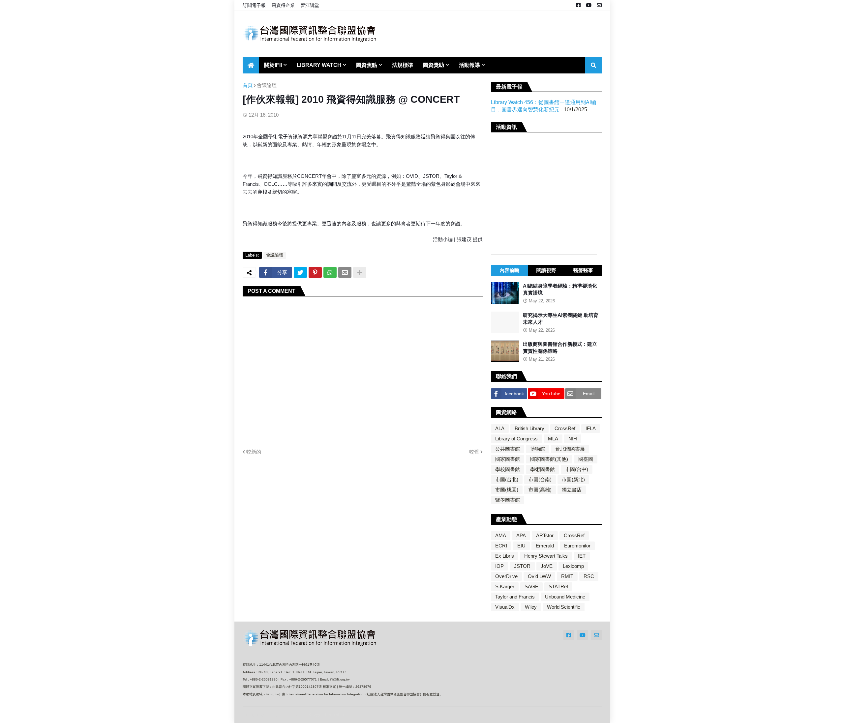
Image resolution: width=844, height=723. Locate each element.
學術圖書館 (542, 469)
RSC (589, 576)
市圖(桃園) (506, 489)
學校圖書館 (507, 469)
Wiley (531, 607)
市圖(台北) (506, 479)
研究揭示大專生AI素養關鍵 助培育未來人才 (560, 318)
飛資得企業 (283, 5)
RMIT (567, 576)
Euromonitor (577, 545)
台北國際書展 (570, 449)
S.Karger (504, 586)
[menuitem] (251, 65)
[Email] (344, 272)
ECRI (501, 545)
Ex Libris (504, 556)
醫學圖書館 (507, 500)
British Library (529, 428)
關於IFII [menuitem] (273, 65)
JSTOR (522, 566)
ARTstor (545, 535)
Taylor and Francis (515, 596)
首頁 (248, 85)
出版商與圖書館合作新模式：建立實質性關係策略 (560, 347)
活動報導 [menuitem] (469, 65)
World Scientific (563, 607)
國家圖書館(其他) (549, 459)
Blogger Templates (326, 714)
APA (521, 535)
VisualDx (505, 607)
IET (582, 556)
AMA (500, 535)
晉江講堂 (310, 5)
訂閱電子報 (254, 5)
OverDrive (506, 576)
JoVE (547, 566)
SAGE (531, 586)
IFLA (591, 428)
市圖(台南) (540, 479)
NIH (572, 438)
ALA (499, 428)
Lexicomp (573, 566)
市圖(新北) (573, 479)
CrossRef (565, 428)
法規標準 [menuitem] (402, 65)
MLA (553, 438)
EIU (521, 545)
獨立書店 (572, 489)
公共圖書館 (507, 449)
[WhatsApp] (330, 272)
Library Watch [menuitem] (319, 65)
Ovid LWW (539, 576)
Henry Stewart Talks (546, 556)
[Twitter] (300, 272)
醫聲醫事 (583, 270)
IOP (499, 566)
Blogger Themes (286, 714)
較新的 (253, 452)
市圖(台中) (576, 469)
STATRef (558, 586)
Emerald (545, 545)
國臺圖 (585, 459)
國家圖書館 (507, 459)
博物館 (537, 449)
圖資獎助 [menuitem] (433, 65)
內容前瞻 (509, 270)
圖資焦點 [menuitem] (366, 65)
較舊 (474, 452)
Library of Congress (516, 438)
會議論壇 (267, 85)
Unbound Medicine (565, 596)
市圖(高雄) (540, 489)
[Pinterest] (315, 272)
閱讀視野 (546, 270)
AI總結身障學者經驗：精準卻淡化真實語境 (560, 289)
